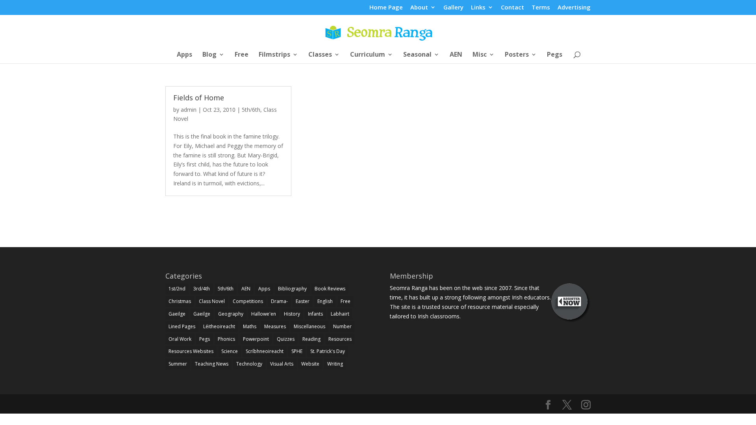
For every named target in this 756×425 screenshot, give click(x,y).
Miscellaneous (309, 326)
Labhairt (340, 313)
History (292, 313)
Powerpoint (256, 339)
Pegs (554, 55)
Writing (335, 363)
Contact (512, 7)
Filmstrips (274, 55)
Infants (315, 313)
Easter (302, 301)
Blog (209, 55)
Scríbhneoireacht (265, 351)
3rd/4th (201, 288)
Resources (340, 339)
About (419, 7)
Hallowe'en (263, 313)
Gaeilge (177, 313)
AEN (456, 55)
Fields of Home (198, 97)
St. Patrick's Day (327, 351)
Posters (517, 55)
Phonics (226, 339)
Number (342, 326)
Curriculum (367, 55)
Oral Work (180, 339)
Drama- (279, 301)
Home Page (386, 7)
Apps (184, 55)
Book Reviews (330, 288)
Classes (320, 55)
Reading (311, 339)
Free (241, 55)
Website (310, 363)
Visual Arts (281, 363)
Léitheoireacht (219, 326)
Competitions (248, 301)
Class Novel (212, 301)
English (325, 301)
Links (478, 7)
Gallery (453, 7)
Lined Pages (182, 326)
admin (188, 109)
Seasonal (417, 55)
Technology (249, 363)
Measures (275, 326)
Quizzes (286, 339)
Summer (178, 363)
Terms (541, 7)
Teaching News (211, 363)
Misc (479, 55)
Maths (249, 326)
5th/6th (251, 109)
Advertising (574, 7)
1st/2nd (177, 288)
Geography (230, 313)
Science (229, 351)
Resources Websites (191, 351)
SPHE (296, 351)
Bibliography (292, 288)
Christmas (180, 301)
